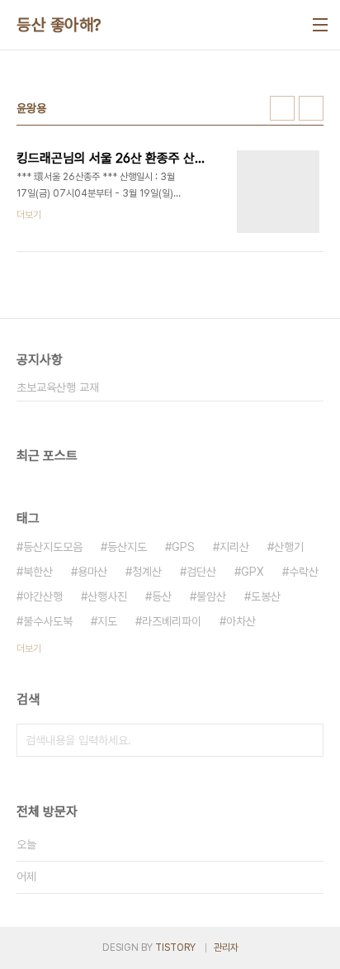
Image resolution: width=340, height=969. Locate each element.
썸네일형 (282, 108)
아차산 (241, 621)
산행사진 (107, 596)
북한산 (38, 571)
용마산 (92, 571)
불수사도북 (48, 621)
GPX (252, 571)
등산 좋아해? (59, 25)
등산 (162, 596)
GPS (183, 546)
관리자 (226, 947)
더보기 (29, 648)
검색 (307, 740)
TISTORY (175, 947)
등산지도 (127, 546)
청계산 (147, 571)
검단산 (201, 571)
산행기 (289, 546)
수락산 (304, 571)
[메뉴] (320, 25)
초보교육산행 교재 (58, 387)
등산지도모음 (53, 546)
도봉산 (266, 596)
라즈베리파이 (171, 621)
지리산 (234, 546)
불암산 (211, 596)
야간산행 (43, 596)
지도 (107, 621)
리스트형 (311, 108)
